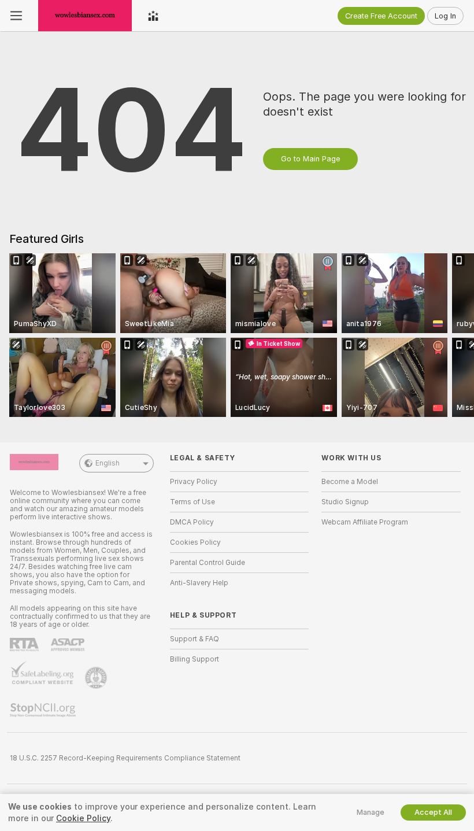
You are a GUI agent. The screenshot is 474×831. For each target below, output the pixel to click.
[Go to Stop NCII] (44, 710)
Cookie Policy (83, 818)
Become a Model (349, 482)
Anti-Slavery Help (199, 583)
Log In (445, 16)
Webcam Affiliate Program (364, 522)
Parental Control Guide (207, 563)
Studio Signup (345, 502)
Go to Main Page (310, 158)
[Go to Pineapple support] (97, 678)
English (107, 463)
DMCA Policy (192, 522)
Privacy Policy (193, 482)
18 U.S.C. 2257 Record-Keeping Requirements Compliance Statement (125, 758)
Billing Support (194, 659)
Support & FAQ (194, 639)
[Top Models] (153, 15)
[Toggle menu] (16, 15)
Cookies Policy (195, 542)
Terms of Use (192, 502)
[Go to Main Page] (85, 15)
